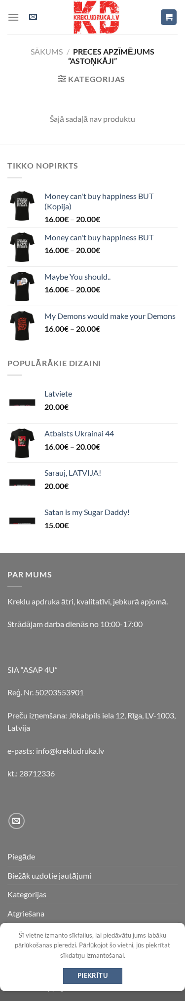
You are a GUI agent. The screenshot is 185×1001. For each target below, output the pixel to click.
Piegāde (21, 856)
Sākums (47, 51)
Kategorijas (26, 894)
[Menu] (13, 17)
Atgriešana (25, 913)
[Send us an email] (16, 821)
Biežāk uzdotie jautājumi (49, 875)
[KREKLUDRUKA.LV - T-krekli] (96, 17)
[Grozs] (169, 17)
